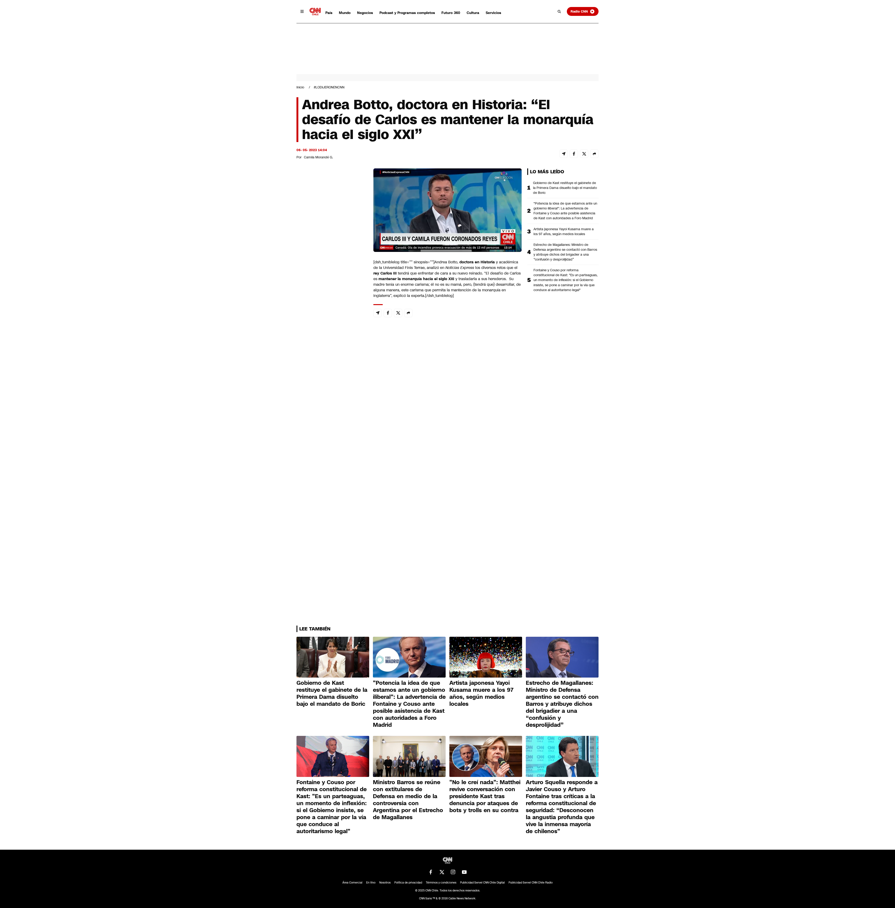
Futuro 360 (450, 12)
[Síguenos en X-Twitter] (442, 872)
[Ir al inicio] (315, 11)
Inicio (300, 87)
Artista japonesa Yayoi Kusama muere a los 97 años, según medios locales (564, 231)
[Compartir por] (594, 154)
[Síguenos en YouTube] (464, 872)
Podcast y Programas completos (407, 12)
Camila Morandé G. (318, 157)
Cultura (473, 12)
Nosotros (385, 882)
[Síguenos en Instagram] (453, 872)
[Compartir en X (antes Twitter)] (584, 154)
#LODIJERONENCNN (329, 87)
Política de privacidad (408, 882)
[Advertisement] (331, 436)
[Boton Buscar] (559, 11)
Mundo (345, 12)
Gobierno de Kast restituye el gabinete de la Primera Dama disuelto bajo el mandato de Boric (565, 188)
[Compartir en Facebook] (574, 154)
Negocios (365, 12)
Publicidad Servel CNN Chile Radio (531, 882)
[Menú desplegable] (302, 11)
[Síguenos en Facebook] (430, 872)
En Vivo (370, 882)
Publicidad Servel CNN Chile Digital (482, 882)
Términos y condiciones (441, 882)
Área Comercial (352, 882)
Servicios (493, 12)
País (328, 12)
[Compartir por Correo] (563, 154)
